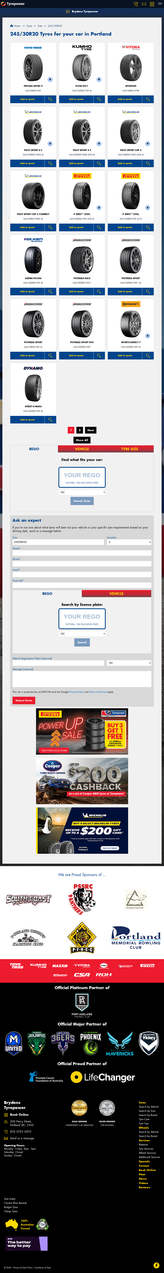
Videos (143, 1183)
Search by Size (147, 1111)
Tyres (142, 1102)
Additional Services (149, 1157)
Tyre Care (144, 1119)
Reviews (144, 1187)
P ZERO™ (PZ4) (82, 214)
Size (14, 537)
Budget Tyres (11, 1207)
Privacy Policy (76, 692)
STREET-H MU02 (33, 406)
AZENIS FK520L (33, 278)
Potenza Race (82, 278)
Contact (144, 1165)
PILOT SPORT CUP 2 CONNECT (33, 214)
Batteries (143, 1144)
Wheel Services (147, 1153)
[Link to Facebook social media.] (157, 1265)
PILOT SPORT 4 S (33, 150)
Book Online (147, 1170)
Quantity (111, 537)
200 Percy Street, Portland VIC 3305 (22, 1123)
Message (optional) (22, 669)
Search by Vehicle (149, 1106)
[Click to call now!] (136, 4)
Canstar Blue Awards (15, 1203)
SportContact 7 (131, 342)
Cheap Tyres (10, 1211)
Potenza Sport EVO (82, 342)
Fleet (142, 1174)
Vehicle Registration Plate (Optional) (32, 658)
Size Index (9, 1199)
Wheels (144, 1127)
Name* (16, 548)
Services (144, 1140)
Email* (16, 570)
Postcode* (18, 580)
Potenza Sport (131, 278)
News (143, 1178)
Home (16, 26)
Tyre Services (146, 1148)
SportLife (130, 86)
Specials (144, 1161)
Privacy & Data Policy (23, 1267)
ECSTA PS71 (82, 86)
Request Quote (24, 700)
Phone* (16, 559)
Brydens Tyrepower (84, 11)
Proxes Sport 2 (33, 86)
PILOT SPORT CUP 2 (130, 150)
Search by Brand (148, 1115)
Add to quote (27, 99)
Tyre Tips (143, 1123)
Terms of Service (98, 692)
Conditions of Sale (42, 1267)
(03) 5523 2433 (20, 1131)
